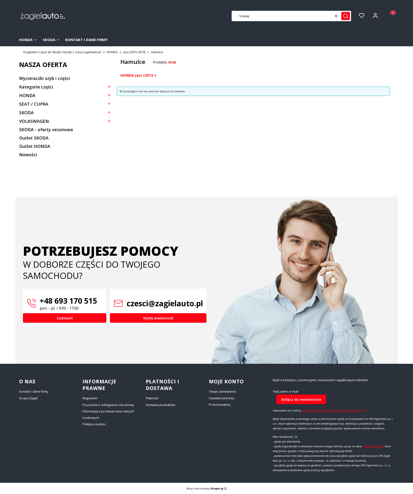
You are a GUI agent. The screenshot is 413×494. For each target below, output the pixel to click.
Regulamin (90, 398)
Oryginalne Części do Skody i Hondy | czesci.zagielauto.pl (62, 52)
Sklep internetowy (204, 488)
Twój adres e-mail (285, 392)
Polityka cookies (94, 424)
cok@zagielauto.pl (373, 446)
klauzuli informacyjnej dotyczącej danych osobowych (331, 410)
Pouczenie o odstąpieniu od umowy (108, 405)
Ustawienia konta (221, 398)
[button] (345, 16)
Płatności (152, 398)
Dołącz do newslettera (301, 399)
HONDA (112, 52)
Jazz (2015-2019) (134, 52)
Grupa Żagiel (28, 398)
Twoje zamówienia (222, 391)
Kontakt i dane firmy (33, 391)
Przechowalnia (219, 404)
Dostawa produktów (160, 405)
